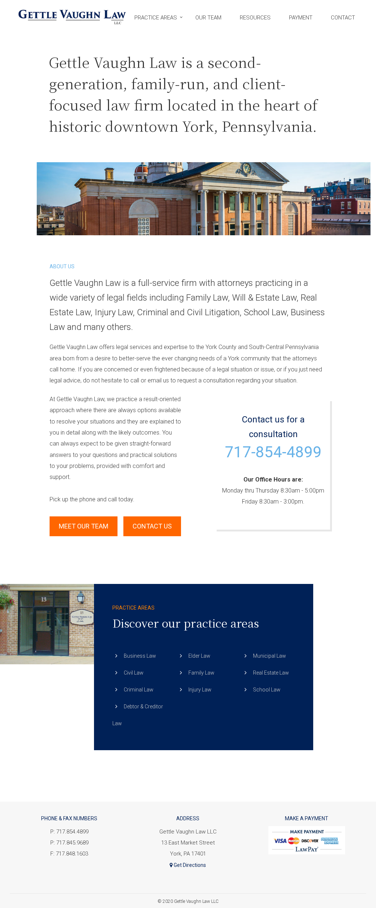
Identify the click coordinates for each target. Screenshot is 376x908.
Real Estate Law (271, 673)
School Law (267, 690)
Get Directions (189, 865)
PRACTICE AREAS (155, 17)
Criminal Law (138, 690)
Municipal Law (269, 656)
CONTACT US (152, 526)
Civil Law (134, 673)
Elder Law (199, 656)
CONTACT (343, 17)
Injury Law (200, 690)
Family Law (201, 673)
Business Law (140, 656)
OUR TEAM (208, 17)
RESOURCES (255, 17)
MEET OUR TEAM (83, 526)
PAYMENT (300, 17)
